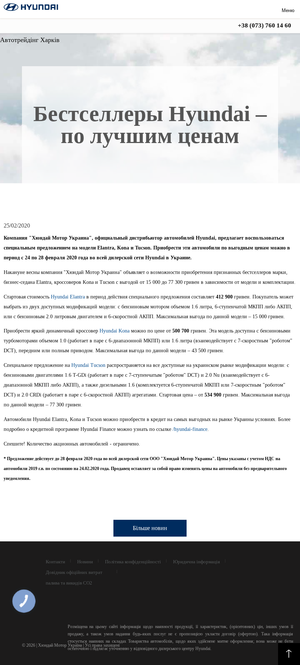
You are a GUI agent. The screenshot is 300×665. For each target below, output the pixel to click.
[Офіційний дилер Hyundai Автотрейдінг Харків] (31, 8)
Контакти (55, 561)
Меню (288, 10)
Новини (85, 561)
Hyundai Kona (115, 331)
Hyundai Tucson (88, 365)
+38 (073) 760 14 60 (264, 25)
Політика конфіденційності (133, 561)
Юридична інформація (196, 561)
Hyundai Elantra (68, 297)
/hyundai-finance (190, 429)
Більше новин (150, 528)
